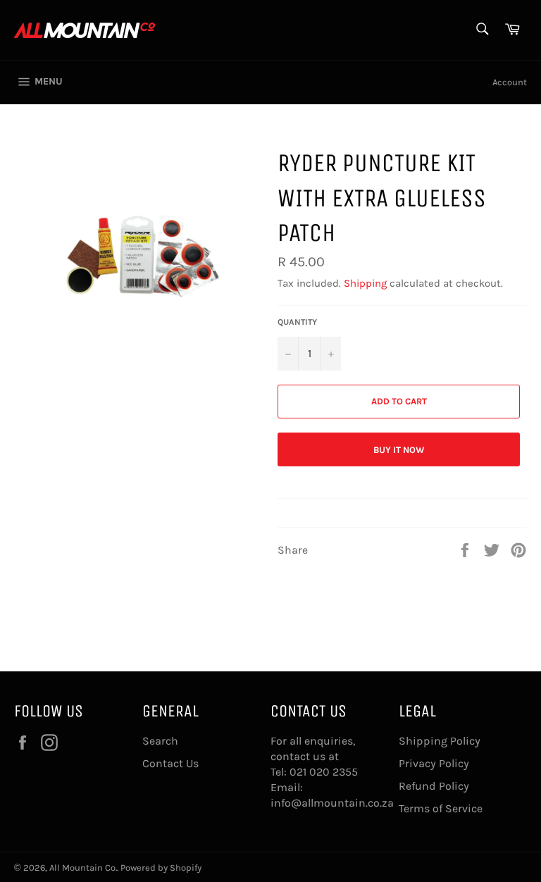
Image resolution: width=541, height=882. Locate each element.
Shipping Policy (439, 740)
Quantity (297, 322)
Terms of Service (441, 808)
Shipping (365, 283)
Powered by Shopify (160, 867)
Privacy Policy (434, 763)
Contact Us (170, 763)
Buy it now (399, 450)
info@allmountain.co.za (332, 802)
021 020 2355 (324, 771)
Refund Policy (434, 786)
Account (509, 82)
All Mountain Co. (83, 867)
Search (160, 740)
